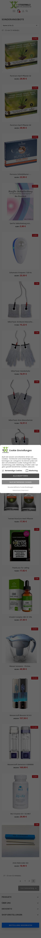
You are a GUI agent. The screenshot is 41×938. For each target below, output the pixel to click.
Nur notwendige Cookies (20, 482)
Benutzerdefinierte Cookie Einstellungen (20, 487)
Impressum (25, 490)
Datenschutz (16, 490)
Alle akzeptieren (20, 476)
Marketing (33, 471)
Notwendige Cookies (13, 471)
